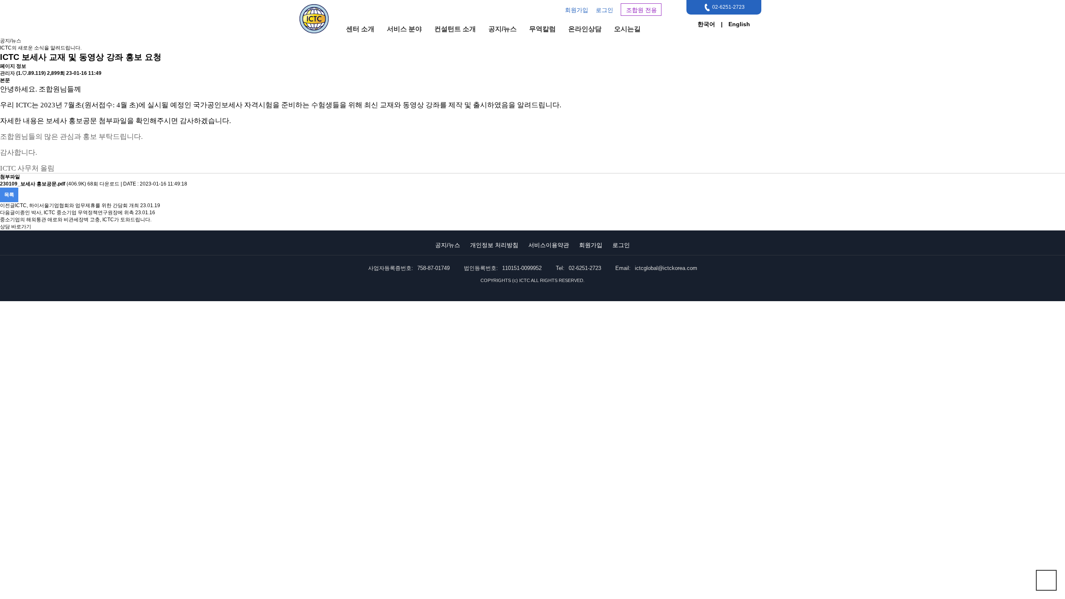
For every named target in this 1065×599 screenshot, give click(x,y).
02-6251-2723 (728, 7)
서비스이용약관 (548, 245)
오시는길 (627, 28)
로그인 (604, 10)
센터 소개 (360, 28)
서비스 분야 (404, 28)
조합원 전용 (641, 10)
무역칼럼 (542, 28)
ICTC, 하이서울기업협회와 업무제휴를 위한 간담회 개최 (77, 205)
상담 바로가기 (15, 227)
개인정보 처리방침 (494, 245)
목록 (9, 195)
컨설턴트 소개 (455, 28)
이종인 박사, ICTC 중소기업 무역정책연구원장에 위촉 (74, 212)
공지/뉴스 (502, 28)
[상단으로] (1046, 580)
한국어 (706, 24)
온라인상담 (585, 28)
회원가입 (576, 10)
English (739, 24)
